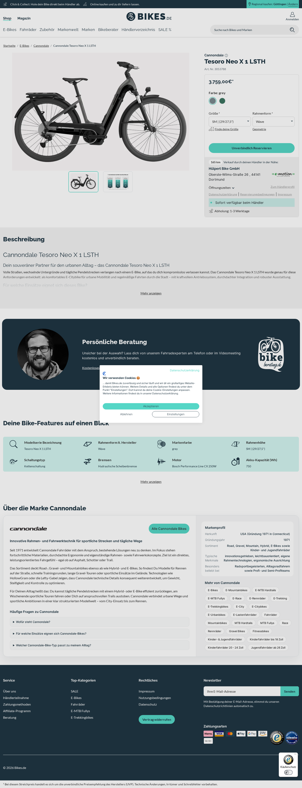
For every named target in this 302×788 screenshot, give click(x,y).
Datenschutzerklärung (184, 370)
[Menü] (295, 755)
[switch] (288, 772)
